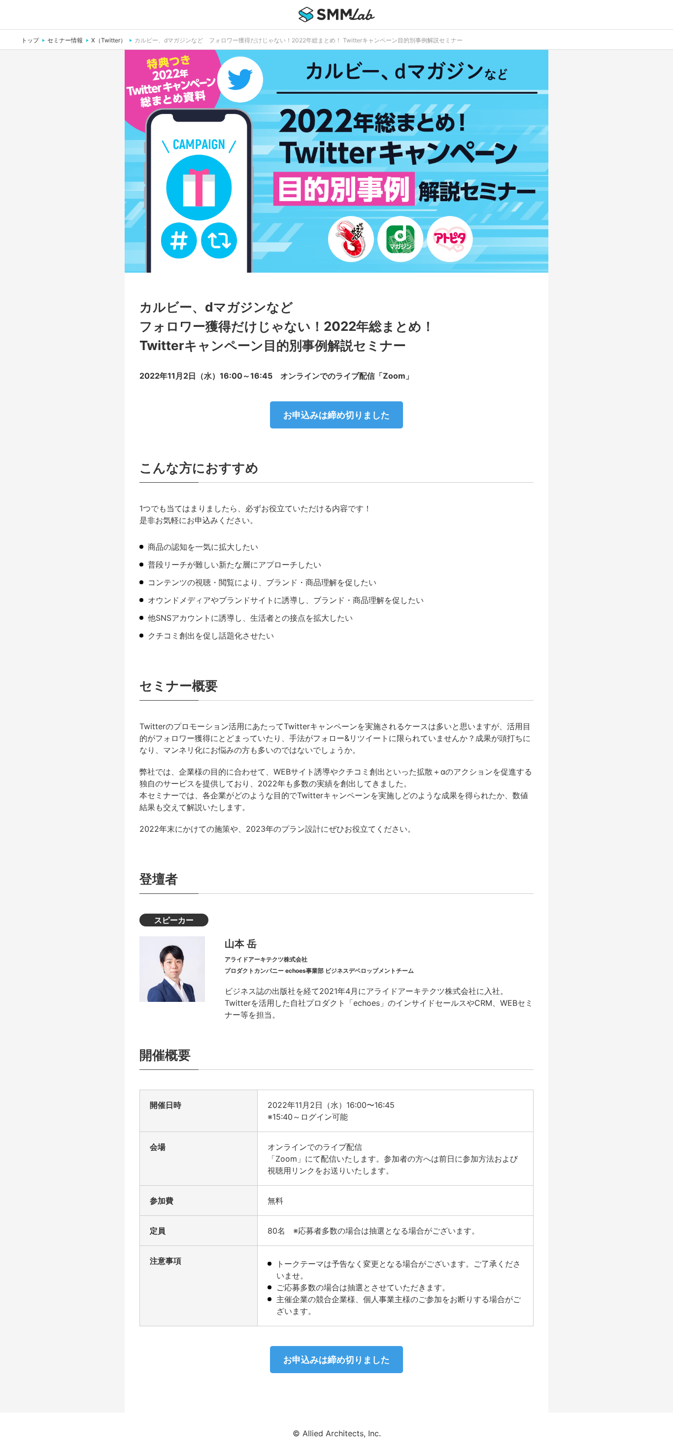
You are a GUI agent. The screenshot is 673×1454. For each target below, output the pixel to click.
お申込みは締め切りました (336, 415)
